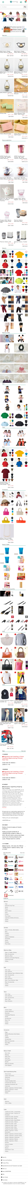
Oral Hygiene (8, 1065)
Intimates (6, 927)
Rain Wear (7, 1042)
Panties (7, 933)
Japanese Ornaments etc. (11, 1084)
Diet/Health (7, 1060)
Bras (6, 931)
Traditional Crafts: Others (11, 1129)
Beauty (6, 1147)
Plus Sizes (7, 916)
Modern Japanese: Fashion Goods (13, 1135)
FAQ (3, 1174)
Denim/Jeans (8, 910)
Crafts (5, 1109)
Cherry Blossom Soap (5, 133)
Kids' (5, 967)
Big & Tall (7, 1020)
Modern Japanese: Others (11, 1140)
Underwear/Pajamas (10, 1015)
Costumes (7, 1086)
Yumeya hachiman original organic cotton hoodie (20, 723)
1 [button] (10, 24)
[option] (14, 16)
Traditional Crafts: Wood (11, 1118)
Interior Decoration (9, 1075)
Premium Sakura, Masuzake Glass (18, 220)
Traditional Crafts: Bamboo (11, 1116)
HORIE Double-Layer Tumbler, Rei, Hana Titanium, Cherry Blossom (20, 157)
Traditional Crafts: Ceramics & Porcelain (12, 1114)
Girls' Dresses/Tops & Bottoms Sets (14, 973)
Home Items (8, 1074)
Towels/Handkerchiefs (10, 1081)
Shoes (6, 1016)
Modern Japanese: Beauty (11, 1139)
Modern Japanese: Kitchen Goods (13, 1088)
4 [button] (17, 24)
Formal (6, 914)
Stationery (7, 1077)
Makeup (7, 1054)
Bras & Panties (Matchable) (12, 930)
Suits (6, 912)
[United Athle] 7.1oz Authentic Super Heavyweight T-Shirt (5, 483)
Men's (5, 1007)
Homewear (7, 938)
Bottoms (7, 1101)
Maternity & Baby (7, 950)
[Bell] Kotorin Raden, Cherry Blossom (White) (6, 52)
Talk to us (4, 1168)
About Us (4, 1157)
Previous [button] (2, 29)
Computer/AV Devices (10, 1082)
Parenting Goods (9, 959)
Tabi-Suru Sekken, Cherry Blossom (20, 93)
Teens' (5, 991)
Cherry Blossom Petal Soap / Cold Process (19, 113)
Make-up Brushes (9, 1063)
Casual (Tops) (8, 1009)
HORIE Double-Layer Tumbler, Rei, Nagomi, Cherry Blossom (5, 157)
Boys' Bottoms (8, 978)
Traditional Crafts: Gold (10, 1123)
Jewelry (7, 1037)
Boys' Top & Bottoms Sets (11, 980)
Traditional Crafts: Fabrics (11, 1122)
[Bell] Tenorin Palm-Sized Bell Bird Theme (20, 72)
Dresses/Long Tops (10, 905)
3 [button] (15, 24)
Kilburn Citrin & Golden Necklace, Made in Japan (6, 538)
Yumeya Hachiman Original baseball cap (7, 701)
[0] (25, 2)
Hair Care (7, 1058)
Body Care (7, 1056)
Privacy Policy (5, 1162)
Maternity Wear (9, 956)
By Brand (7, 1079)
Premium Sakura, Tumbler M (20, 242)
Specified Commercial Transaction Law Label (12, 1165)
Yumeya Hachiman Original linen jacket (7, 744)
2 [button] (13, 24)
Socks (6, 940)
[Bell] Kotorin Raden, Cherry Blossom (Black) (20, 52)
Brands (6, 1061)
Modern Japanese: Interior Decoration (11, 1090)
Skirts (6, 907)
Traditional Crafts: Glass (11, 1125)
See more (23, 751)
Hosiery (7, 942)
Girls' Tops (7, 969)
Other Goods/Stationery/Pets (10, 1071)
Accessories (8, 1018)
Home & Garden (9, 1144)
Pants (6, 909)
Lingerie (7, 935)
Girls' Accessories (9, 975)
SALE (5, 1099)
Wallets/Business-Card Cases (12, 1034)
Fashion (7, 1146)
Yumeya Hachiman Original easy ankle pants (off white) (7, 723)
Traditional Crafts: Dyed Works (12, 1120)
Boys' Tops (7, 976)
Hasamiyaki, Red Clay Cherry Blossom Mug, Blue (7, 178)
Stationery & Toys (9, 1149)
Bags (6, 1032)
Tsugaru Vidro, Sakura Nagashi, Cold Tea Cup (20, 199)
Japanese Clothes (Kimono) (12, 917)
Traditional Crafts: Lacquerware (12, 1111)
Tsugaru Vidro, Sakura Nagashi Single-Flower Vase (5, 221)
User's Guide (5, 1177)
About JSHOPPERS (6, 1171)
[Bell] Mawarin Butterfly (6, 92)
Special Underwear (9, 937)
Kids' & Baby (8, 1103)
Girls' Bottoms (8, 971)
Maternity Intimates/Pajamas (12, 957)
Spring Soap (3, 113)
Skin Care (7, 1053)
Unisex (6, 919)
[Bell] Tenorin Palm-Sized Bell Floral (6, 72)
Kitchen (7, 1142)
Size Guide (4, 1179)
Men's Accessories (9, 1041)
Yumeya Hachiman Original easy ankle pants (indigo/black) (21, 702)
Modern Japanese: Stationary (12, 1137)
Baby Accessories (9, 954)
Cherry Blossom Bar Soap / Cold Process (21, 134)
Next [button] (25, 29)
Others (6, 921)
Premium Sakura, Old (5, 241)
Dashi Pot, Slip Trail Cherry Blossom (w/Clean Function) (7, 199)
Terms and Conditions (7, 1160)
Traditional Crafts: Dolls (11, 1127)
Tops (6, 903)
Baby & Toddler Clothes (11, 952)
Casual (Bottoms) (9, 1011)
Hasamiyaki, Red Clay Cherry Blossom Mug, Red (20, 178)
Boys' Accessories (9, 982)
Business (7, 1013)
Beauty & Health (7, 1050)
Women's (6, 901)
